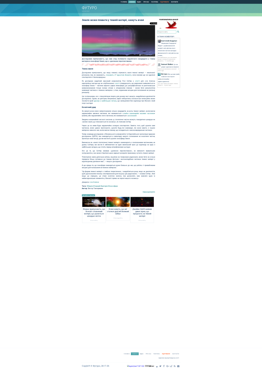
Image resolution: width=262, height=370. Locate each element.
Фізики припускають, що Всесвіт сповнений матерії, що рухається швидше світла (94, 212)
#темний (96, 186)
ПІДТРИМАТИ (164, 2)
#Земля (90, 186)
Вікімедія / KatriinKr (148, 55)
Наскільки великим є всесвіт (167, 69)
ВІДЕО (139, 2)
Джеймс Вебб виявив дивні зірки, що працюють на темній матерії (142, 212)
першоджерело (149, 192)
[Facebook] (164, 366)
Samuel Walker (167, 64)
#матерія (104, 186)
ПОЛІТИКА (154, 2)
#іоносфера (113, 186)
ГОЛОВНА (124, 2)
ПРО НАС (146, 2)
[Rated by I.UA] (149, 366)
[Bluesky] (157, 366)
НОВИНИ (132, 2)
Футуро (164, 74)
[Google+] (167, 366)
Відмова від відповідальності (169, 358)
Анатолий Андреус (169, 41)
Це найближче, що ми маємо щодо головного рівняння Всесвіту (167, 59)
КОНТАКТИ (174, 2)
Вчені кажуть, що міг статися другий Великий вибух (118, 211)
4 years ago (167, 85)
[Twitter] (160, 366)
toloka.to (160, 79)
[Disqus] (118, 250)
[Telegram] (171, 366)
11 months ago (169, 61)
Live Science (94, 182)
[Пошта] (178, 366)
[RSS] (175, 366)
